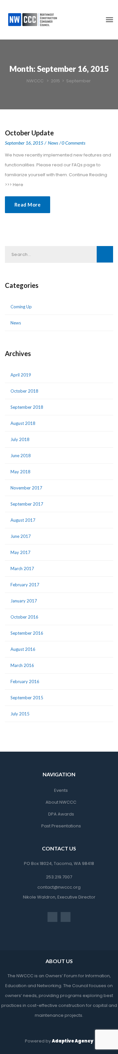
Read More (27, 205)
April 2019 (20, 374)
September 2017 (26, 504)
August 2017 (22, 520)
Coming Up (21, 306)
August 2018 (22, 423)
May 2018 (20, 471)
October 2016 (24, 617)
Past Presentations (61, 826)
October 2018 (24, 391)
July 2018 (20, 439)
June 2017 (20, 536)
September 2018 (26, 407)
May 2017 (20, 552)
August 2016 (22, 649)
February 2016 (24, 681)
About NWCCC (61, 802)
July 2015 (20, 713)
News (53, 143)
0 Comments (73, 143)
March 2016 (22, 665)
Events (61, 790)
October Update (29, 133)
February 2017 (24, 584)
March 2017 (22, 568)
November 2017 (26, 487)
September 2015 (26, 697)
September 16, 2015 (24, 143)
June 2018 (20, 455)
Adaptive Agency (72, 1041)
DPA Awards (61, 814)
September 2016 (26, 633)
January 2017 (23, 600)
